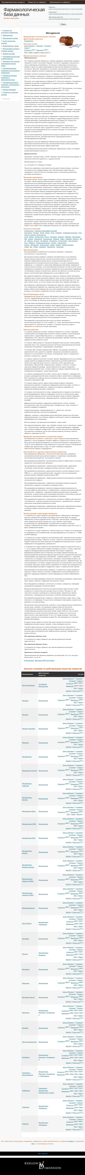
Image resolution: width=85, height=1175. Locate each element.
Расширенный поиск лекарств (13, 2)
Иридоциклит (76, 237)
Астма (53, 233)
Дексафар (25, 939)
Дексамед (25, 742)
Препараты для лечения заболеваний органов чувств (10, 63)
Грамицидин (43, 1088)
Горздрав (39, 46)
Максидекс (25, 983)
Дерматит (61, 237)
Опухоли (36, 241)
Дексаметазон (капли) (29, 770)
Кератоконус (38, 239)
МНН (33, 49)
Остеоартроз (53, 241)
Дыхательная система (10, 38)
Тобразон (25, 1124)
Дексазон (25, 715)
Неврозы (30, 241)
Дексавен (25, 700)
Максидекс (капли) (28, 997)
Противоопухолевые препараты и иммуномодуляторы (9, 77)
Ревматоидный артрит (43, 243)
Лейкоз (62, 239)
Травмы (52, 245)
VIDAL (31, 52)
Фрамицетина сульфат (46, 1093)
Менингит (76, 239)
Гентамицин (43, 684)
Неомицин (42, 955)
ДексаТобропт (27, 923)
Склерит (53, 243)
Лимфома (69, 239)
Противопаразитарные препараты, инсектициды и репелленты (10, 84)
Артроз (47, 233)
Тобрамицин (43, 924)
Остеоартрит (44, 241)
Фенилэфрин (44, 1076)
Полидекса (25, 1057)
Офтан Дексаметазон (29, 1042)
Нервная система (9, 54)
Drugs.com (45, 52)
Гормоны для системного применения (9, 31)
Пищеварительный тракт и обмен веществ (10, 57)
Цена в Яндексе (29, 46)
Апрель (26, 48)
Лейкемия (56, 239)
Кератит (30, 239)
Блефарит (59, 233)
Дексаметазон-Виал (29, 811)
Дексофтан (26, 969)
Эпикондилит (51, 247)
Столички (47, 46)
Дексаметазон (28, 41)
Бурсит (47, 237)
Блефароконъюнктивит (70, 233)
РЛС (25, 52)
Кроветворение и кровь (11, 46)
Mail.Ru (36, 52)
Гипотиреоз (53, 237)
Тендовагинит (34, 245)
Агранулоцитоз (29, 231)
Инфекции (68, 237)
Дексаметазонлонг (28, 908)
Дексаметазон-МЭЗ (28, 838)
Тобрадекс (25, 1107)
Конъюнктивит (47, 239)
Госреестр (27, 50)
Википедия (40, 50)
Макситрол (25, 1012)
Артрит (42, 233)
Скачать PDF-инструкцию (45, 660)
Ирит (25, 239)
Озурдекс (25, 1028)
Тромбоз (58, 245)
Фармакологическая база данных (24, 11)
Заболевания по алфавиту (59, 2)
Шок (31, 247)
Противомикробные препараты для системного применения (10, 70)
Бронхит (31, 237)
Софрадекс (26, 1090)
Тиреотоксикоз (44, 245)
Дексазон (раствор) (28, 728)
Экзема (35, 247)
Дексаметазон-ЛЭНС (29, 824)
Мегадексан (6, 98)
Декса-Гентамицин (28, 685)
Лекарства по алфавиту (37, 2)
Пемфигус (32, 243)
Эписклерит (60, 247)
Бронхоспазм (39, 237)
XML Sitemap (42, 1153)
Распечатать (30, 660)
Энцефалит (42, 247)
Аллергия (36, 233)
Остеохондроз (62, 241)
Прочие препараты (9, 89)
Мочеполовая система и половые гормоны (10, 50)
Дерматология (8, 35)
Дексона (25, 954)
